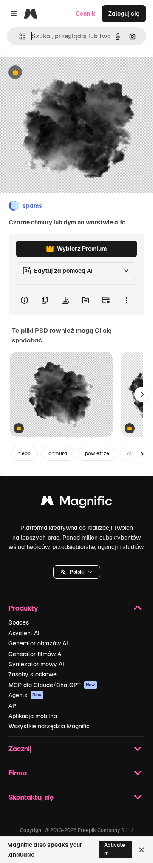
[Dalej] (142, 394)
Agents (25, 695)
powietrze (97, 453)
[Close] (141, 850)
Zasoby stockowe (32, 674)
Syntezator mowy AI (36, 664)
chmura (57, 453)
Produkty (23, 607)
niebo (24, 453)
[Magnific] (76, 502)
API (13, 706)
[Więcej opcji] (126, 299)
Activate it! (114, 849)
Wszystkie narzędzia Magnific (49, 726)
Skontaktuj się (31, 796)
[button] (76, 572)
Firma (17, 772)
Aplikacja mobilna (32, 716)
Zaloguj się (123, 13)
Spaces (18, 622)
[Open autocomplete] (19, 36)
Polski (77, 572)
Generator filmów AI (35, 654)
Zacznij (19, 748)
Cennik (86, 13)
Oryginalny (58, 73)
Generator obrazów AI (38, 643)
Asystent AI (24, 633)
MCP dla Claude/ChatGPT (51, 685)
